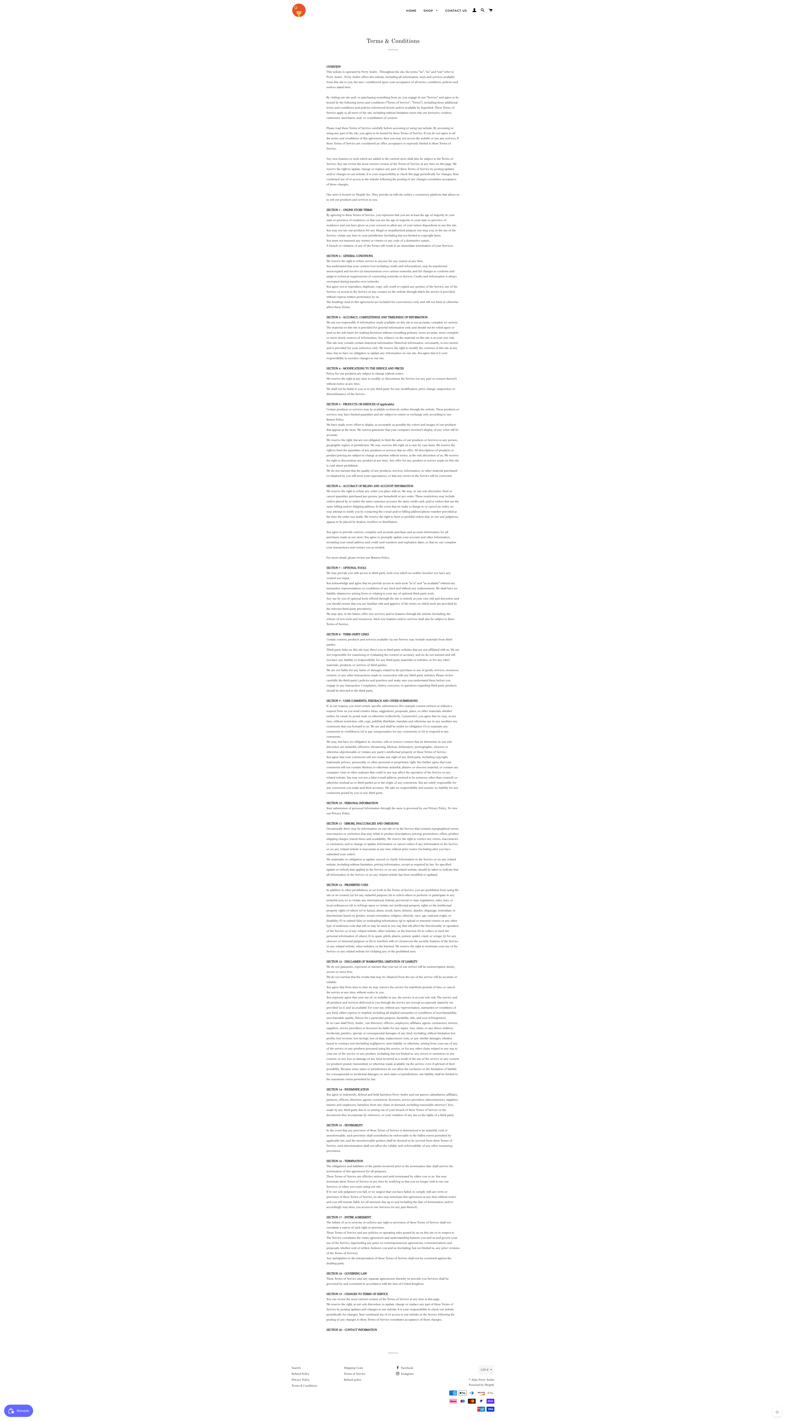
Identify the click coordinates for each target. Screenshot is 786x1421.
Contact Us (456, 10)
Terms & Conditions (304, 1385)
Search (296, 1368)
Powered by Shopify (481, 1385)
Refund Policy (300, 1374)
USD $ (484, 1369)
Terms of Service (355, 1374)
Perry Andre (486, 1380)
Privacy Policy (301, 1380)
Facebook (406, 1368)
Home (411, 10)
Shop (428, 10)
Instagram (407, 1374)
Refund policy (353, 1380)
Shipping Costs (353, 1368)
